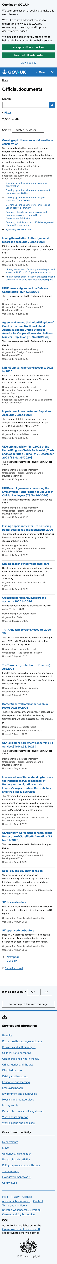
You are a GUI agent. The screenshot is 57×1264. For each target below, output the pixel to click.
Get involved (9, 1182)
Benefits (7, 1035)
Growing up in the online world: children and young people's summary (28, 206)
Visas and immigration (15, 1117)
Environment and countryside (19, 1093)
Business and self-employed (19, 1047)
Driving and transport (15, 1076)
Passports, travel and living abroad (23, 1111)
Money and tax (11, 1105)
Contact (38, 1201)
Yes (35, 992)
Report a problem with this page (28, 1004)
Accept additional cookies (28, 47)
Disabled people (12, 1070)
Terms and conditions (14, 1205)
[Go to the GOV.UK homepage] (14, 72)
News (5, 1147)
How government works (16, 1177)
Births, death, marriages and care (22, 1041)
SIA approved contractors (18, 930)
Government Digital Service (18, 1214)
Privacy (15, 1196)
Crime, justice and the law (17, 1064)
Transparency (10, 1171)
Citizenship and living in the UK (20, 1058)
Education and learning (16, 1082)
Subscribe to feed (14, 968)
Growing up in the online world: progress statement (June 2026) (26, 199)
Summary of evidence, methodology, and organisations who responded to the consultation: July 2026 (26, 215)
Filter (7, 112)
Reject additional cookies (29, 55)
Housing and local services (18, 1099)
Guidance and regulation (16, 1153)
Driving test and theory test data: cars (25, 563)
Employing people (13, 1088)
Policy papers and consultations (21, 1165)
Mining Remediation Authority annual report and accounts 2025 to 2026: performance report (30, 271)
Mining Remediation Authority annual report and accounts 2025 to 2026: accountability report (30, 278)
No (48, 992)
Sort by (6, 130)
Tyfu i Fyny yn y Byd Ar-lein (18, 229)
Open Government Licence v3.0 (21, 1229)
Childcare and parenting (16, 1053)
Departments (10, 1142)
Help (5, 1196)
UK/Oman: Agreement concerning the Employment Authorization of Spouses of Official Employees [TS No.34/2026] (27, 491)
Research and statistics (16, 1159)
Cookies (27, 1196)
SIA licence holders (14, 902)
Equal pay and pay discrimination (22, 870)
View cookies (28, 62)
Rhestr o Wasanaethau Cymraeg (21, 1210)
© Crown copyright (28, 1256)
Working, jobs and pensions (18, 1123)
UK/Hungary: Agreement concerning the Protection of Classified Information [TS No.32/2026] (27, 836)
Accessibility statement (16, 1201)
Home (5, 80)
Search (18, 98)
